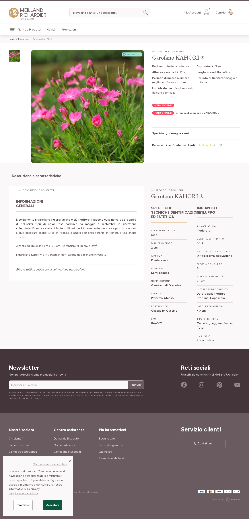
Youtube (237, 385)
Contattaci (205, 443)
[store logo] (27, 14)
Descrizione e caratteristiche (36, 176)
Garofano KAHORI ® (42, 39)
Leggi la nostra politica (23, 493)
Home (12, 39)
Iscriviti (136, 385)
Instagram (202, 385)
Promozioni (23, 39)
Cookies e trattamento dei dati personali (79, 492)
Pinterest (219, 385)
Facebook (184, 385)
